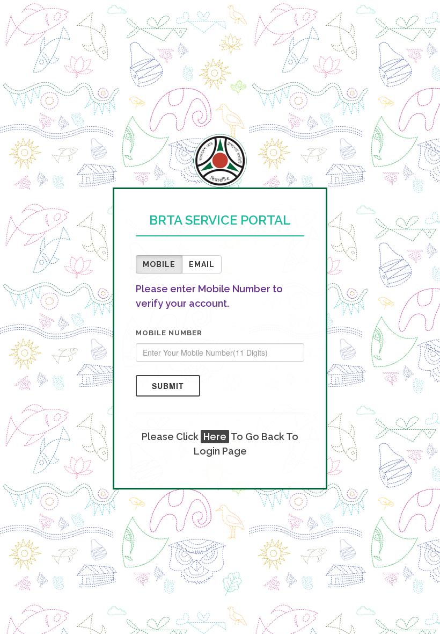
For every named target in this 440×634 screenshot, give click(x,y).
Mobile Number (169, 333)
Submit (168, 385)
